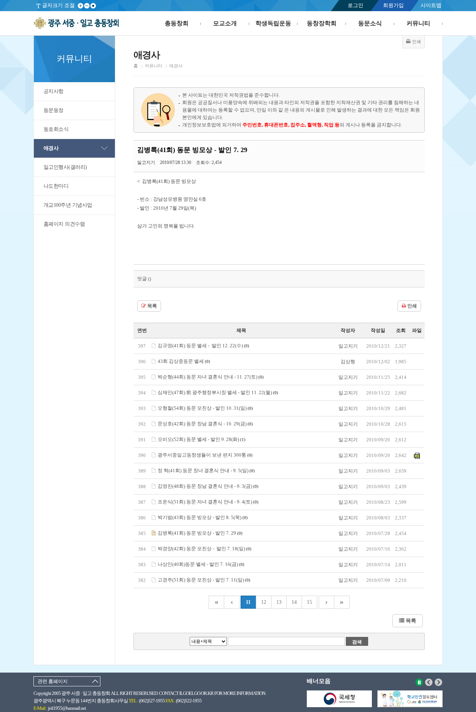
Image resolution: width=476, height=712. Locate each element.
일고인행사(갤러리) (65, 167)
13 (279, 602)
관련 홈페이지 (53, 681)
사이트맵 (431, 5)
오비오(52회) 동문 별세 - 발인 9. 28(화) (201, 439)
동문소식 (370, 23)
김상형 (348, 361)
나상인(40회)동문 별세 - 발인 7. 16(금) (201, 564)
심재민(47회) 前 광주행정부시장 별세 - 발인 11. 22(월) (218, 392)
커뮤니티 (418, 23)
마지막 (342, 602)
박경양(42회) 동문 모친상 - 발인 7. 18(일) (204, 548)
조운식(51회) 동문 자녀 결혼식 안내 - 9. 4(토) (208, 502)
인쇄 (411, 306)
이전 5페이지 (231, 602)
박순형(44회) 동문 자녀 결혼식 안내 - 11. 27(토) (211, 377)
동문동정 (54, 110)
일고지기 (348, 346)
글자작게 (87, 6)
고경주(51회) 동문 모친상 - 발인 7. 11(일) (204, 580)
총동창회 (177, 23)
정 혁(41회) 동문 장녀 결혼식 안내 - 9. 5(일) (206, 470)
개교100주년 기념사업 (68, 205)
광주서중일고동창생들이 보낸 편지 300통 (205, 455)
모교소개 (225, 23)
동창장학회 (322, 23)
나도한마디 (56, 186)
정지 (419, 682)
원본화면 (93, 6)
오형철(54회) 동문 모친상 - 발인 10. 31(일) (205, 408)
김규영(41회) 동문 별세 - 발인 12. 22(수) (203, 345)
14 (294, 602)
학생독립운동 (273, 23)
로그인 (355, 5)
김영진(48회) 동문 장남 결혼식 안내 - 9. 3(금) (208, 486)
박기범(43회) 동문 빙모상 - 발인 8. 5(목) (203, 517)
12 (263, 602)
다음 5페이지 (326, 602)
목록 (151, 306)
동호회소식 (56, 129)
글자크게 (80, 6)
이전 (429, 682)
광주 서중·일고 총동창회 (76, 23)
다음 (439, 682)
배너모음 (319, 681)
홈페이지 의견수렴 (64, 224)
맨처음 (216, 602)
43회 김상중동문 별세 (184, 361)
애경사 (51, 148)
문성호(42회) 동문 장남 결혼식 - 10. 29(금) (205, 423)
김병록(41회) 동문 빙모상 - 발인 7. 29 (200, 533)
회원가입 (393, 5)
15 (309, 602)
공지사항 (54, 91)
